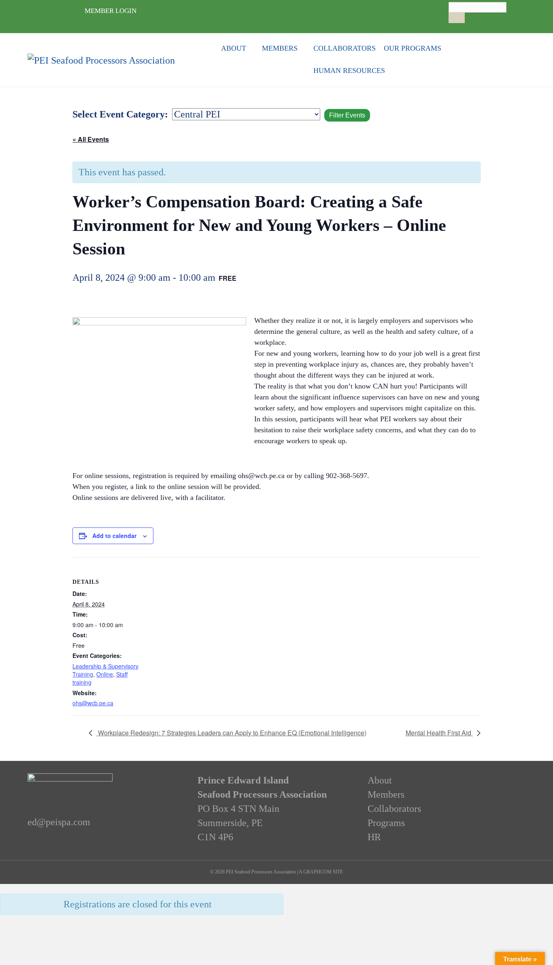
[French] (460, 26)
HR (374, 837)
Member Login (110, 11)
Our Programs (412, 48)
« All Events (90, 139)
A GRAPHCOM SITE (321, 872)
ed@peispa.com (59, 822)
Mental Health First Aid (439, 732)
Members (280, 48)
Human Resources (349, 70)
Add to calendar (114, 536)
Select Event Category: (120, 114)
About (233, 48)
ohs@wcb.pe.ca (92, 703)
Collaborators (344, 48)
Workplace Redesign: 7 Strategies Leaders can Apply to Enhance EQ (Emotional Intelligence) (231, 732)
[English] (452, 26)
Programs (386, 823)
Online (104, 674)
